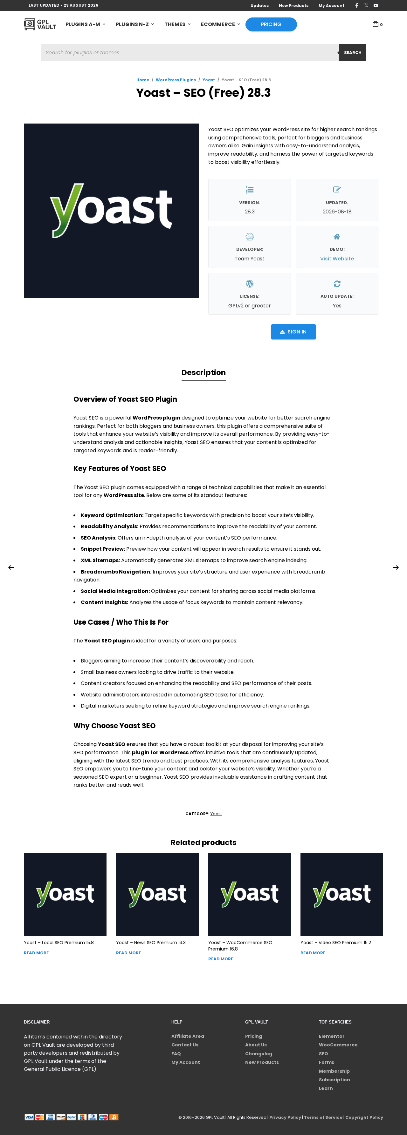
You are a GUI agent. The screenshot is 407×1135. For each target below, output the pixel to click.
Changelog (258, 1054)
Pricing (271, 24)
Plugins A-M (83, 24)
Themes (174, 24)
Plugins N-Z (132, 24)
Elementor (332, 1036)
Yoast (209, 80)
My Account (331, 5)
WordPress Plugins (176, 80)
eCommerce (218, 24)
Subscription (334, 1080)
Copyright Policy (364, 1117)
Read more (36, 953)
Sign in (297, 331)
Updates (260, 5)
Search (353, 53)
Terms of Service (323, 1117)
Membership (334, 1071)
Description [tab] (204, 372)
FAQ (176, 1054)
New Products (293, 5)
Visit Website (337, 258)
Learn (326, 1088)
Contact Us (184, 1045)
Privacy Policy (285, 1117)
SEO (323, 1054)
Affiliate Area (187, 1036)
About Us (256, 1045)
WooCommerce (338, 1045)
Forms (326, 1062)
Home (142, 80)
